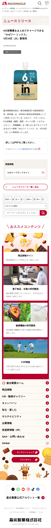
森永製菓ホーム (15, 383)
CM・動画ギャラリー (13, 396)
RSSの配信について (22, 508)
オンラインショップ (25, 452)
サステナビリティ (12, 416)
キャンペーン (9, 403)
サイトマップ (8, 508)
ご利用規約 (32, 512)
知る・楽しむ (9, 409)
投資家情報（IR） (12, 430)
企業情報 (7, 423)
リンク (41, 512)
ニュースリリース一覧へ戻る (25, 187)
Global (6, 443)
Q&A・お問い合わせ (13, 436)
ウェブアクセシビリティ (17, 512)
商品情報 (7, 389)
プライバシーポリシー (39, 508)
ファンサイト (25, 459)
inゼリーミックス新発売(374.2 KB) (23, 149)
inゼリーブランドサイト (18, 172)
